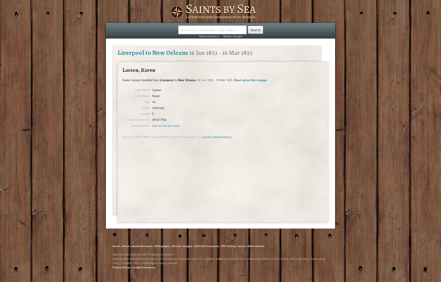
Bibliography (162, 246)
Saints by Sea (221, 8)
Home (116, 246)
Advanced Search (209, 36)
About (126, 246)
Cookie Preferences (143, 267)
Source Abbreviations (251, 246)
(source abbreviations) (217, 137)
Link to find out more (166, 125)
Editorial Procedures (207, 246)
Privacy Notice (121, 267)
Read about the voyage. (251, 80)
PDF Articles (228, 246)
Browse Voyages (232, 36)
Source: (127, 137)
